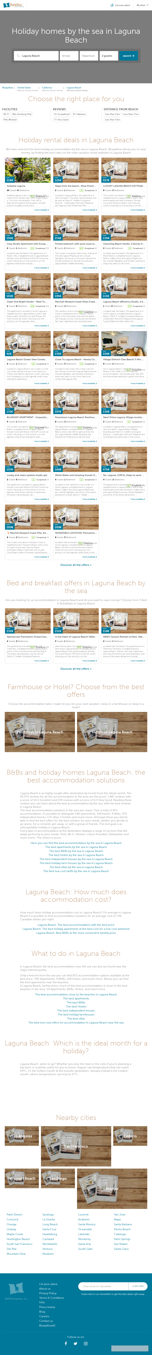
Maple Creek (15, 1234)
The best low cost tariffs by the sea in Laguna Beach (76, 871)
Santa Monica (86, 1224)
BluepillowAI (47, 1325)
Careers (44, 1316)
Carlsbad (48, 1239)
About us (44, 1288)
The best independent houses (76, 1010)
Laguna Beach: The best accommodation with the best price (76, 924)
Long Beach (50, 1224)
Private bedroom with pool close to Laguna (79, 243)
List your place (48, 1284)
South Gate (85, 1249)
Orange (11, 1224)
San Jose (119, 1214)
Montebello (49, 1244)
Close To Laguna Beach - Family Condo (77, 359)
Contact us (46, 1321)
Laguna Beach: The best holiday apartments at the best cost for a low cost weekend (76, 929)
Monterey (84, 1239)
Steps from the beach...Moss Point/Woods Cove (81, 185)
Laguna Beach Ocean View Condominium (30, 359)
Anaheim (84, 1219)
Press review (47, 1307)
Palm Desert (14, 1214)
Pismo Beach (122, 1229)
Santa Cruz (49, 1229)
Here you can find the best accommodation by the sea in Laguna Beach (76, 843)
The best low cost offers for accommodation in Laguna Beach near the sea (76, 1022)
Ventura (47, 1249)
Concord (12, 1219)
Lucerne (83, 1214)
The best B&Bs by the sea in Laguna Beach (76, 851)
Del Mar (12, 1249)
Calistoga (120, 1234)
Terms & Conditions (51, 1298)
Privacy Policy (47, 1293)
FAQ (42, 1302)
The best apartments (76, 998)
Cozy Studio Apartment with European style (31, 243)
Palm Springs (122, 1239)
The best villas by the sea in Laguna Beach (76, 867)
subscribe (138, 1286)
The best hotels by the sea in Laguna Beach (76, 855)
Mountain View (16, 1253)
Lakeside (83, 1234)
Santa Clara (121, 1249)
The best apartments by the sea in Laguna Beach (76, 847)
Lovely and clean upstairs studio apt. (27, 475)
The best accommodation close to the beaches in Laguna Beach (76, 994)
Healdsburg (49, 1234)
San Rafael (120, 1244)
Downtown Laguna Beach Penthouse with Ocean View (85, 417)
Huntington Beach (18, 1239)
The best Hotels (76, 1006)
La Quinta (48, 1219)
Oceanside (85, 1229)
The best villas (76, 1018)
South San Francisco (19, 1244)
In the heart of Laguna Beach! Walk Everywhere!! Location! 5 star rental (95, 636)
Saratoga (48, 1214)
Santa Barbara (123, 1224)
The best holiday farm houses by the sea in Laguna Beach (76, 863)
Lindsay (11, 1229)
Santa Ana (84, 1244)
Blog (42, 1311)
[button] (66, 1343)
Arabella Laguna (16, 185)
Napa (117, 1219)
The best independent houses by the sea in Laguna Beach (76, 859)
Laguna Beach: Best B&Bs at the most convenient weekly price (76, 933)
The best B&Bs (76, 1002)
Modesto (48, 1253)
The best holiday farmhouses (76, 1014)
